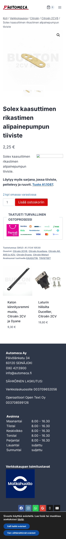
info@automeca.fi (19, 373)
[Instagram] (28, 508)
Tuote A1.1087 (42, 184)
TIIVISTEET (45, 258)
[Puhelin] (50, 508)
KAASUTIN (32, 258)
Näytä (43, 333)
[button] (58, 35)
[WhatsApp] (35, 508)
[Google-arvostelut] (43, 508)
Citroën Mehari (41, 254)
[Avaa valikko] (59, 7)
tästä (21, 519)
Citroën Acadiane (38, 251)
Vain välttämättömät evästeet (21, 532)
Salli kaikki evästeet (16, 526)
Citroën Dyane (24, 254)
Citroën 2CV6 (20, 251)
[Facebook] (21, 508)
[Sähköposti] (57, 508)
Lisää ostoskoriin (31, 202)
